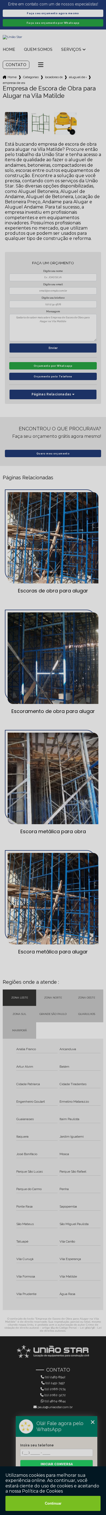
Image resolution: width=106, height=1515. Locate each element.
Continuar (53, 1503)
